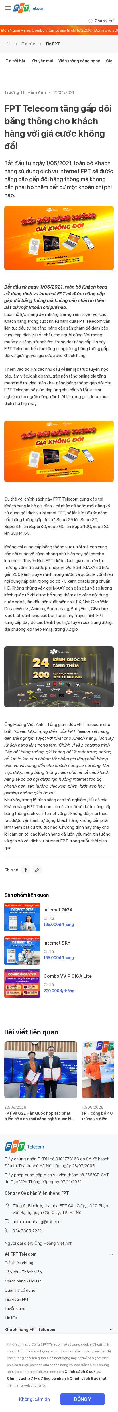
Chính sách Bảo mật (88, 1378)
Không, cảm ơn (34, 1399)
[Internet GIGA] (22, 917)
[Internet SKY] (22, 950)
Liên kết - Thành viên (23, 1272)
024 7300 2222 (27, 1230)
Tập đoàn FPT (17, 1299)
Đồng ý (82, 1399)
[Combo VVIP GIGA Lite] (22, 983)
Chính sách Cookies (82, 1371)
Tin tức (28, 44)
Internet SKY (57, 943)
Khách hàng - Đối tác (23, 1281)
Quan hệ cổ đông (20, 1290)
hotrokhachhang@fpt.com (37, 1221)
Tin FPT (52, 44)
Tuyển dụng (15, 1308)
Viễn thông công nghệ (79, 61)
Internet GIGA (58, 910)
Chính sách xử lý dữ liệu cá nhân (36, 1378)
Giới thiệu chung (19, 1262)
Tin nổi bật (15, 61)
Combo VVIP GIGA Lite (68, 976)
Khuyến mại (42, 61)
